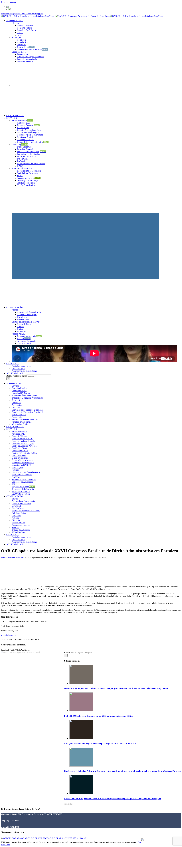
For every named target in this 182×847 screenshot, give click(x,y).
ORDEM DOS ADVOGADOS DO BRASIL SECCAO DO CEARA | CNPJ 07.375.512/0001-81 (45, 838)
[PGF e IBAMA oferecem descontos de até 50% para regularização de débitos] (81, 710)
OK (139, 842)
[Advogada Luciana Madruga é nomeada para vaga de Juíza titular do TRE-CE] (81, 738)
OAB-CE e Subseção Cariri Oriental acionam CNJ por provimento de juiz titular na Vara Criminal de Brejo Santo (116, 688)
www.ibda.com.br (8, 635)
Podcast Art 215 (18, 334)
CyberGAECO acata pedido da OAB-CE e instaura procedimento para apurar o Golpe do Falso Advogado (112, 798)
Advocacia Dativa (22, 120)
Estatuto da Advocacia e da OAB (26, 322)
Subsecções (16, 37)
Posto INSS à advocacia (22, 168)
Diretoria (15, 23)
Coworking (20, 144)
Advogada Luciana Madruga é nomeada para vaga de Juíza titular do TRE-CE (100, 743)
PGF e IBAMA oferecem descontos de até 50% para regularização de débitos (98, 716)
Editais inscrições (19, 52)
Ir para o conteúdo (8, 2)
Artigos (15, 310)
